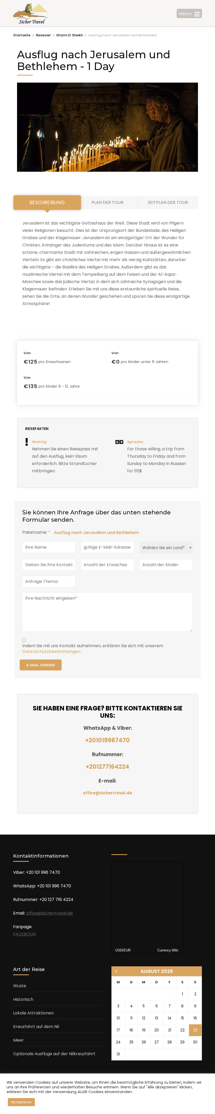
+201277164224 (107, 767)
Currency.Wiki (167, 950)
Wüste (19, 986)
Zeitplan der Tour (168, 202)
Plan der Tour (107, 202)
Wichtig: (39, 441)
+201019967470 (107, 740)
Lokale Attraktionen (33, 1013)
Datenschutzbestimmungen (51, 651)
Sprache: (135, 441)
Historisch (23, 999)
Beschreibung (47, 202)
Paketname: (36, 532)
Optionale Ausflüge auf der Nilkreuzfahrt (54, 1054)
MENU (185, 13)
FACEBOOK (24, 934)
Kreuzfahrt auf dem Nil (36, 1027)
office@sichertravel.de (107, 793)
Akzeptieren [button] (21, 1102)
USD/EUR (123, 950)
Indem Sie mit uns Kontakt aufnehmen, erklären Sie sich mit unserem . (92, 648)
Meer (18, 1040)
